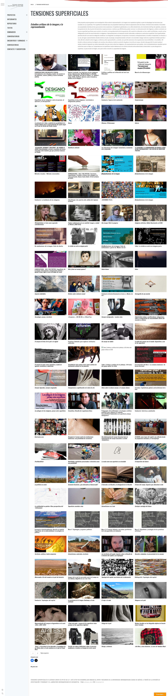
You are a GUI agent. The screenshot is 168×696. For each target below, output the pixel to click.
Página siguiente (44, 653)
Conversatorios (13, 36)
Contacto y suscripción (16, 49)
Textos (9, 28)
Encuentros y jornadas (16, 40)
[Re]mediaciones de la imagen (111, 173)
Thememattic (99, 682)
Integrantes (12, 19)
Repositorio (11, 23)
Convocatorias (13, 45)
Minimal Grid (88, 682)
